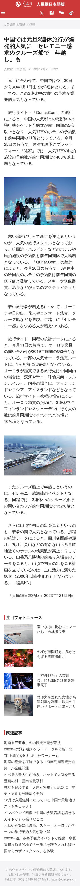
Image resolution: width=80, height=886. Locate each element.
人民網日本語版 (14, 24)
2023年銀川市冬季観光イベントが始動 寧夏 (40, 838)
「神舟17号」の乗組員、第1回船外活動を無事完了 (55, 680)
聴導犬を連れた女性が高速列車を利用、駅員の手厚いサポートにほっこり (56, 701)
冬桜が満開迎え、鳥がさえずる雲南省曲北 (56, 654)
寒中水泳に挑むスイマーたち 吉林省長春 (56, 629)
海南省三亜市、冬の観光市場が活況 (32, 742)
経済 (32, 24)
